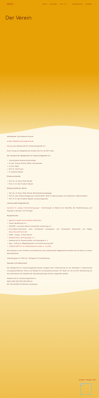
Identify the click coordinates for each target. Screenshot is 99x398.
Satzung (10, 146)
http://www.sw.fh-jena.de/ (18, 232)
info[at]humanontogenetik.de (22, 141)
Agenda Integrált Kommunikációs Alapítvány (25, 220)
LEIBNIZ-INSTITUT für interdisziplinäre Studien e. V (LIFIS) (30, 246)
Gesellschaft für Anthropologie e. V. (22, 237)
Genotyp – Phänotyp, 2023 (87, 380)
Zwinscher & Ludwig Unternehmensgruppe (23, 208)
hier (41, 151)
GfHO (10, 4)
